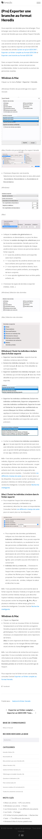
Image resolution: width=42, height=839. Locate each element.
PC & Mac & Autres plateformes (15, 815)
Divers (25, 806)
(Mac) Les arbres (10, 803)
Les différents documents (29, 809)
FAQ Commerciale (8, 783)
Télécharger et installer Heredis (12, 774)
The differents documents (20, 818)
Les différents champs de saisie (28, 509)
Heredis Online (7, 752)
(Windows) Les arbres (12, 806)
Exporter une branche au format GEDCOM (16, 55)
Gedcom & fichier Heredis (21, 701)
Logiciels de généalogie (22, 828)
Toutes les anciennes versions (12, 791)
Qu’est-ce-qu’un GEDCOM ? (27, 50)
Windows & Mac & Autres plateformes (18, 821)
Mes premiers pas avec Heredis (12, 761)
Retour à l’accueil (8, 728)
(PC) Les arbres (24, 803)
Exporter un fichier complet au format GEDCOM (18, 52)
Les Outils (8, 812)
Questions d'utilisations (10, 778)
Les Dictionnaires (10, 809)
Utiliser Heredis (7, 765)
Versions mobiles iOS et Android (12, 787)
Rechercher (34, 815)
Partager (17, 812)
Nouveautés (6, 756)
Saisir (6, 818)
